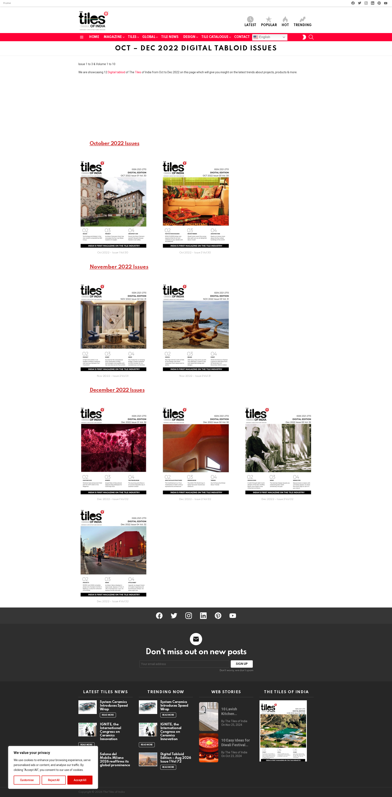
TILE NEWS (169, 37)
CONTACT (241, 37)
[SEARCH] (311, 37)
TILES (132, 37)
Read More (108, 715)
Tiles (138, 72)
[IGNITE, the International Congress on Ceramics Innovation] (87, 729)
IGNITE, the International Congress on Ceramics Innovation (110, 732)
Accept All (80, 780)
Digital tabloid (116, 72)
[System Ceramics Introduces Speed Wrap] (87, 707)
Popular (269, 25)
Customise (27, 780)
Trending (303, 25)
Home (7, 3)
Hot (285, 25)
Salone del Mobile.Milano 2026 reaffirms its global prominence (115, 760)
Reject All (54, 780)
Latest (250, 25)
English (264, 37)
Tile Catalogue (214, 37)
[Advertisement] (196, 106)
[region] (53, 767)
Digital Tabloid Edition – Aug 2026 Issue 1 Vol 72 (175, 758)
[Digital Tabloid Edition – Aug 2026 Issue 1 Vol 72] (148, 759)
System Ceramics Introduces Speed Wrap (114, 705)
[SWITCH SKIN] (304, 37)
